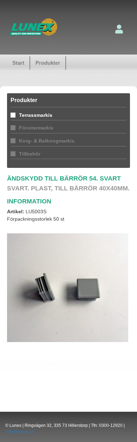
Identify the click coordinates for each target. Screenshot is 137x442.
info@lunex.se (20, 431)
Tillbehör (29, 154)
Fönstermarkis (36, 128)
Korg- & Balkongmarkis (46, 141)
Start (18, 63)
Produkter (47, 63)
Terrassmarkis (35, 115)
